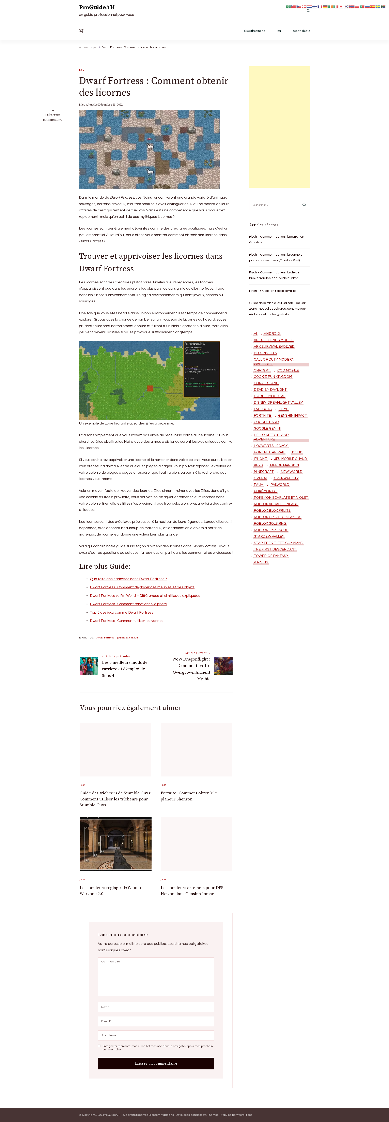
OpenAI (260, 478)
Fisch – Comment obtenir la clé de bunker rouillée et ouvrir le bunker (274, 275)
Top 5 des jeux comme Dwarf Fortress (121, 612)
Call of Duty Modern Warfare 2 (274, 362)
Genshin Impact (292, 415)
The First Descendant (275, 549)
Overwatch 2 (286, 478)
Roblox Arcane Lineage (276, 504)
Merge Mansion (284, 465)
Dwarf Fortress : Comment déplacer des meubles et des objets (142, 587)
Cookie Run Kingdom (273, 377)
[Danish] (304, 6)
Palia (258, 485)
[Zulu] (383, 6)
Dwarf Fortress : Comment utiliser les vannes (127, 621)
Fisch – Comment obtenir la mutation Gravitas (276, 239)
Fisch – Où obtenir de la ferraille (272, 290)
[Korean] (346, 6)
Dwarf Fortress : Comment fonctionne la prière (128, 604)
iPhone (260, 459)
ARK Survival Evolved (274, 346)
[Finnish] (314, 6)
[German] (325, 6)
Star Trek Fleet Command (278, 543)
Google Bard (266, 422)
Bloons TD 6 (265, 353)
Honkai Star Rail (269, 452)
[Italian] (336, 6)
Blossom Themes (207, 1115)
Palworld (280, 485)
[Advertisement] (279, 127)
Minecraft (264, 472)
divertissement (254, 30)
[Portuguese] (362, 6)
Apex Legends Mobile (274, 340)
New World (291, 472)
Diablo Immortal (269, 396)
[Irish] (330, 6)
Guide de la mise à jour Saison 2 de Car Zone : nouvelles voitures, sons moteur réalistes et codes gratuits (277, 308)
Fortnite (262, 415)
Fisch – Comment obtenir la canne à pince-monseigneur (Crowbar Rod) (275, 257)
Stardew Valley (269, 536)
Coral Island (266, 383)
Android (272, 334)
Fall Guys (263, 409)
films (284, 409)
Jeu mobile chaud (127, 637)
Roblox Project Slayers (277, 517)
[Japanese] (341, 6)
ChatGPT (262, 370)
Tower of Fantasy (271, 556)
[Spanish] (372, 6)
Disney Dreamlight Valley (278, 402)
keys (258, 465)
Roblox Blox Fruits (272, 510)
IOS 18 (297, 452)
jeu (279, 30)
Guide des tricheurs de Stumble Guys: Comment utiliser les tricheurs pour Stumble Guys (116, 799)
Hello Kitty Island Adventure (271, 437)
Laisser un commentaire (52, 117)
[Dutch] (309, 6)
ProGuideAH (97, 7)
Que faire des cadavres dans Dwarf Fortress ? (128, 579)
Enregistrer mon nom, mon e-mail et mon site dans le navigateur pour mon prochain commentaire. (158, 1048)
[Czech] (299, 6)
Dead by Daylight (270, 390)
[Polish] (357, 6)
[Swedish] (378, 6)
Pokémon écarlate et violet (281, 498)
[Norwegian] (351, 6)
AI (255, 334)
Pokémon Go (265, 491)
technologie (301, 30)
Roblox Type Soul (271, 530)
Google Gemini (267, 428)
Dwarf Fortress (105, 637)
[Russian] (367, 6)
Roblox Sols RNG (270, 523)
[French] (320, 6)
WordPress (244, 1115)
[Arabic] (288, 6)
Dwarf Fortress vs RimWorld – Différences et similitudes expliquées (145, 596)
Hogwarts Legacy (271, 446)
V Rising (261, 562)
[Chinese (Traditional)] (293, 6)
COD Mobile (288, 370)
